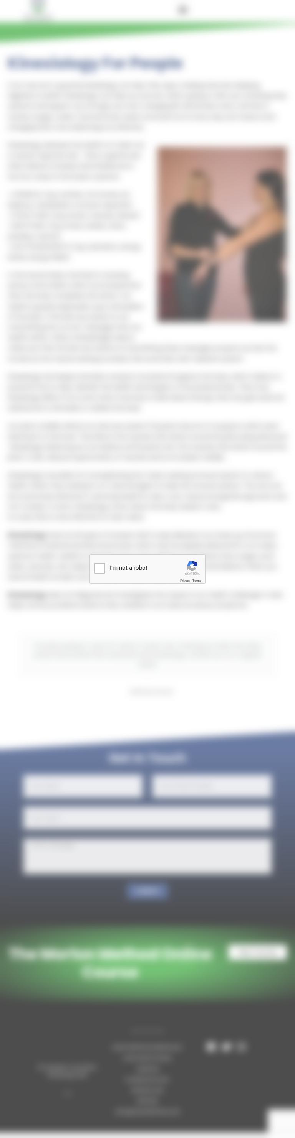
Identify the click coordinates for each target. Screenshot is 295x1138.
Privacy (185, 580)
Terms (196, 580)
